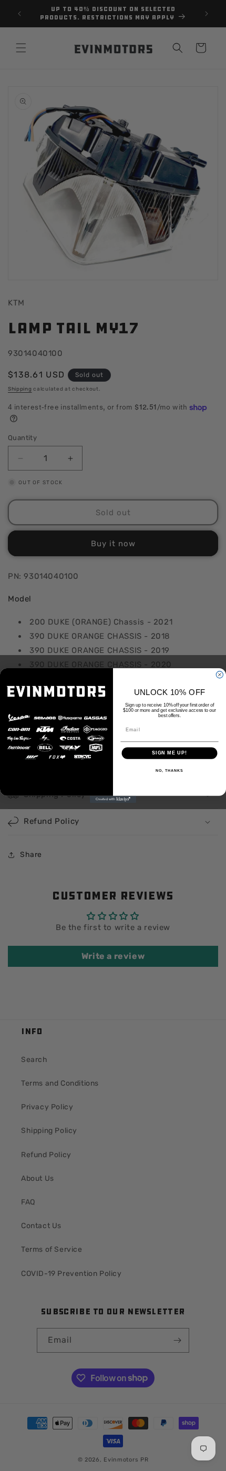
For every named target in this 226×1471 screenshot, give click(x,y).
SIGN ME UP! (169, 753)
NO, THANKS (169, 771)
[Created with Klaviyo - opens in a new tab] (113, 799)
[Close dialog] (219, 674)
